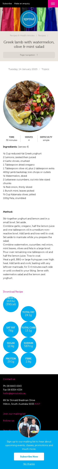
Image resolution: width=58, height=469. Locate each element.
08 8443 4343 (14, 386)
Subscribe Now (29, 456)
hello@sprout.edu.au (14, 393)
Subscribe (7, 3)
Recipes (42, 35)
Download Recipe (13, 291)
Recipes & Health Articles (22, 35)
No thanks (29, 464)
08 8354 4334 (14, 389)
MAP (37, 404)
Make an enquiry (22, 3)
